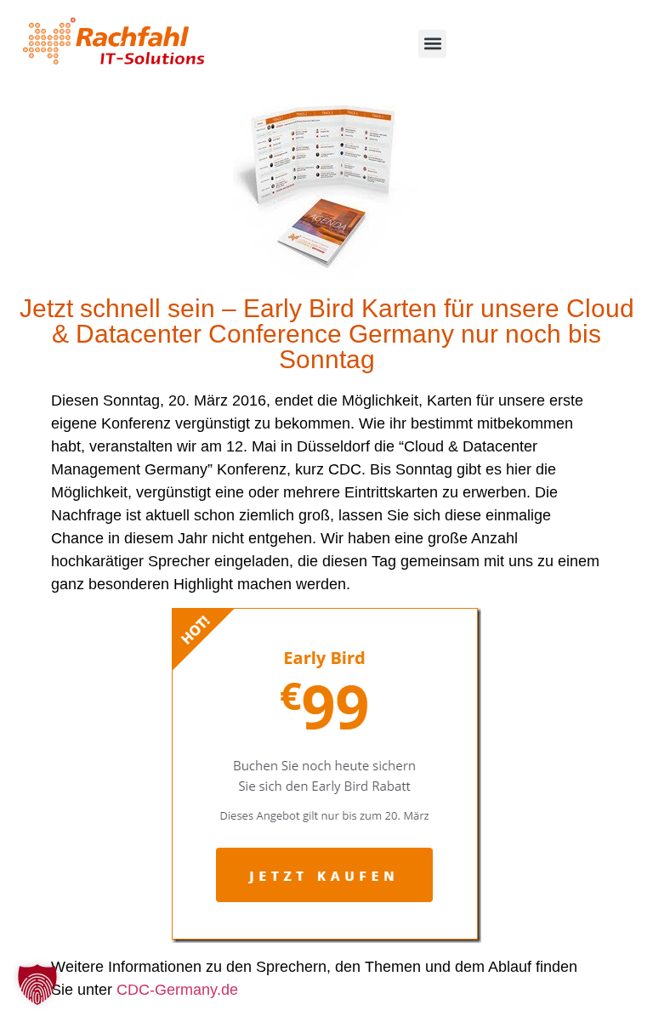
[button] (432, 44)
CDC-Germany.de (177, 989)
